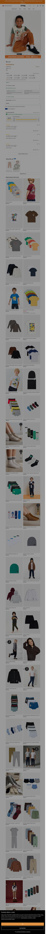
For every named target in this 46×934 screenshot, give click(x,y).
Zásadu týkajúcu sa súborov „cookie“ (28, 917)
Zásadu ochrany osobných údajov (8, 919)
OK (22, 924)
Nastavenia (23, 928)
